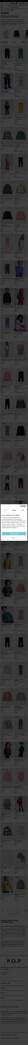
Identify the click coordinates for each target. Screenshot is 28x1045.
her (16, 524)
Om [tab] (23, 510)
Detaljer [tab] (14, 510)
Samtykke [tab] (5, 510)
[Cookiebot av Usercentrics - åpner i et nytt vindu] (20, 506)
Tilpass (13, 537)
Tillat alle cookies (14, 533)
